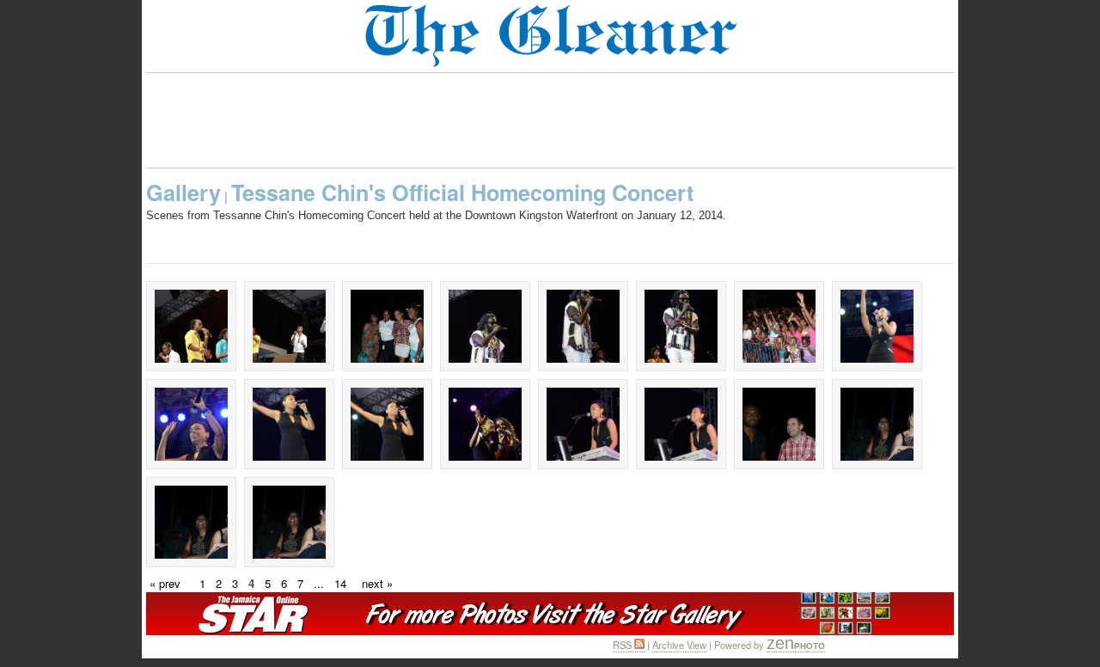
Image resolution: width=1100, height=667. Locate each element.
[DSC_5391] (191, 522)
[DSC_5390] (877, 424)
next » (377, 583)
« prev (165, 583)
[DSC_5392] (289, 522)
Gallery (183, 192)
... (319, 583)
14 (340, 583)
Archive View (679, 645)
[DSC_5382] (779, 424)
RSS (623, 645)
